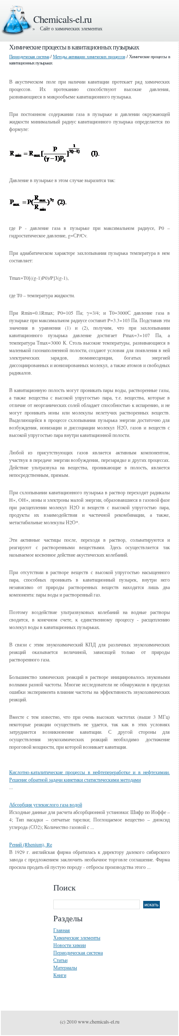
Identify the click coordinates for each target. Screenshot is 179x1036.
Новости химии (69, 945)
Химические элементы (76, 937)
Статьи (60, 960)
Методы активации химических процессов (89, 56)
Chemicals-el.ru (62, 19)
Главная (61, 930)
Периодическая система (29, 56)
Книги (59, 975)
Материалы (65, 967)
